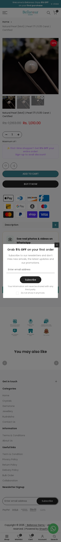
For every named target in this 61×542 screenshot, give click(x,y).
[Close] (56, 245)
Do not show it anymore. (33, 292)
